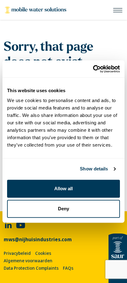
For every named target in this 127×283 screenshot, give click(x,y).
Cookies (43, 253)
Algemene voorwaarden (28, 261)
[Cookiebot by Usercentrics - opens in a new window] (93, 69)
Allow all (63, 188)
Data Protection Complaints (31, 268)
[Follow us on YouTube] (20, 224)
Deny (63, 208)
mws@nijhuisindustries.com (38, 239)
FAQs (68, 268)
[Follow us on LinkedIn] (8, 224)
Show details (94, 168)
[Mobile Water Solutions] (35, 10)
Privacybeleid (17, 253)
